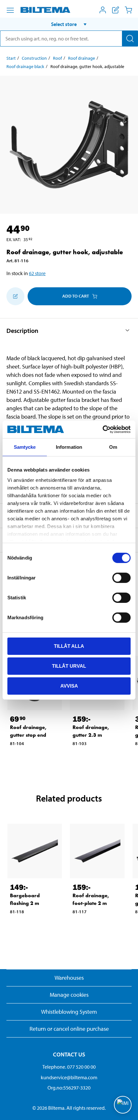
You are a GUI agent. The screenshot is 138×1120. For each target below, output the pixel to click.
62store (37, 273)
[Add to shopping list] (15, 296)
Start (11, 58)
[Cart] (128, 10)
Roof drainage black (25, 66)
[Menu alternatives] (10, 10)
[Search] (130, 38)
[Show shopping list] (115, 10)
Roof (57, 58)
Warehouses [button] (69, 977)
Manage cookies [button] (69, 994)
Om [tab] (113, 447)
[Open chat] (123, 1105)
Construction (34, 58)
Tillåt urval (69, 666)
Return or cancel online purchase (69, 1028)
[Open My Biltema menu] (102, 10)
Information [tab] (69, 447)
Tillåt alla (69, 646)
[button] (69, 24)
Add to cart (75, 296)
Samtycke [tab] (25, 447)
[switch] (121, 578)
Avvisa (69, 685)
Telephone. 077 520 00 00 (69, 1067)
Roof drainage (81, 58)
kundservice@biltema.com (69, 1077)
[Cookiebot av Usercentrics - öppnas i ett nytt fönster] (102, 429)
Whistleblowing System (69, 1011)
